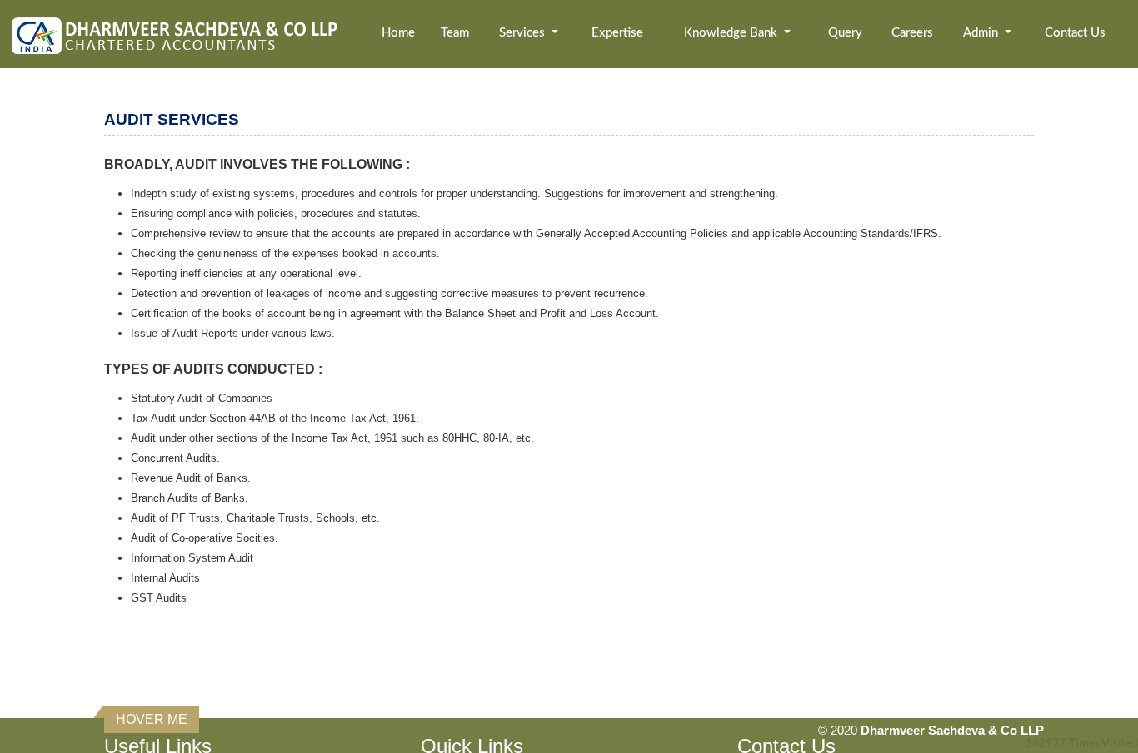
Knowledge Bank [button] (732, 33)
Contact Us (1075, 33)
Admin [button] (982, 33)
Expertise (617, 33)
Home (398, 33)
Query (845, 33)
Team (455, 33)
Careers (912, 33)
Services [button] (523, 33)
